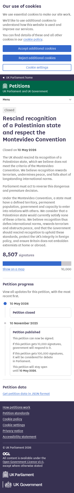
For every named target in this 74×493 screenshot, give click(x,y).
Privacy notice (13, 431)
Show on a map (14, 269)
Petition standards (16, 413)
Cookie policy (12, 419)
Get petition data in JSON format (26, 394)
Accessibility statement (19, 437)
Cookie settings (37, 67)
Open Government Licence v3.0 (23, 462)
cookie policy (32, 39)
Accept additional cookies (37, 49)
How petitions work (16, 407)
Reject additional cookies (37, 58)
